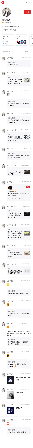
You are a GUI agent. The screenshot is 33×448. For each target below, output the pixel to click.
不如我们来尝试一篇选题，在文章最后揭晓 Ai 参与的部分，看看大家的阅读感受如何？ (19, 333)
